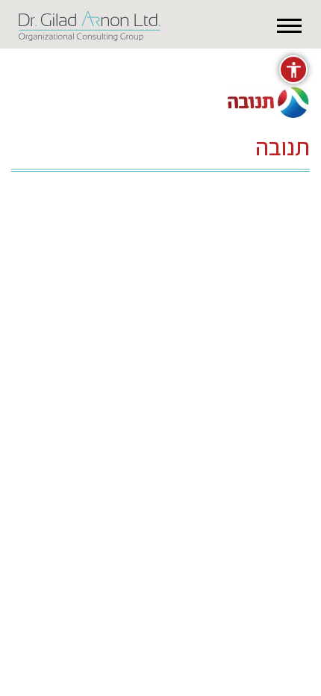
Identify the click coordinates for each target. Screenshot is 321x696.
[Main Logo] (89, 23)
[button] (289, 26)
